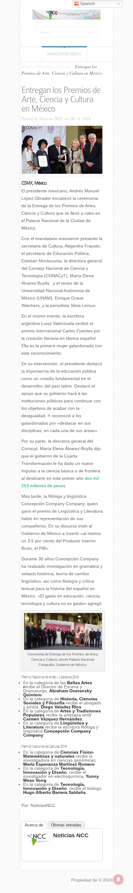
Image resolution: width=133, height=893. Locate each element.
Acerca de (34, 825)
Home (26, 66)
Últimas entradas (66, 825)
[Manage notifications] (118, 879)
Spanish (87, 3)
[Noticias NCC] (37, 845)
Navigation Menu (64, 54)
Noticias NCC (51, 118)
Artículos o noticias (53, 66)
